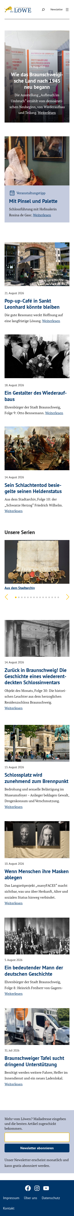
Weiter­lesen (42, 215)
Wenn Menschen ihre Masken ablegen (37, 874)
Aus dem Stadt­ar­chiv (20, 588)
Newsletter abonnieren (37, 1148)
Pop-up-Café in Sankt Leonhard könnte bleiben (32, 304)
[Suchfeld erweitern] (43, 9)
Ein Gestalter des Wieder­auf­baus (36, 396)
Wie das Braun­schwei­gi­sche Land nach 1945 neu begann (37, 80)
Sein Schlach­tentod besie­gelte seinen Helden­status (33, 488)
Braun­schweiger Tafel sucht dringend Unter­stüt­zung (34, 1061)
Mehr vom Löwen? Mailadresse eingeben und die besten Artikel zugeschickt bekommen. (35, 1123)
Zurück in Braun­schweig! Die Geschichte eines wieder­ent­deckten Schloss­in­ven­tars (36, 676)
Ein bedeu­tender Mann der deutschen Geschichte (34, 970)
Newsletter (56, 9)
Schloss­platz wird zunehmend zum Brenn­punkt (36, 778)
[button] (16, 597)
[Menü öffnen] (67, 9)
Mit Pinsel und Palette (33, 201)
